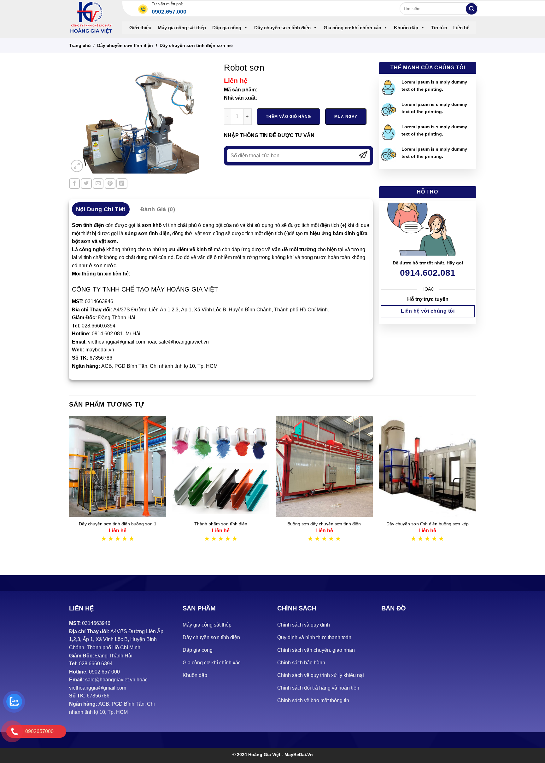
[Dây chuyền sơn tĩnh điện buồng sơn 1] (117, 466)
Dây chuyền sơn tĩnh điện (282, 27)
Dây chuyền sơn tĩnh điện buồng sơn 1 (117, 523)
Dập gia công (226, 27)
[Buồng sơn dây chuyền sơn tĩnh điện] (324, 466)
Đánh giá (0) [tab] (157, 209)
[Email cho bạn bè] (98, 183)
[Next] (475, 485)
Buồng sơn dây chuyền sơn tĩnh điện (324, 523)
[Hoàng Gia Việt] (91, 17)
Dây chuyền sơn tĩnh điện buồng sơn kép (427, 523)
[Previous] (69, 485)
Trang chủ (80, 45)
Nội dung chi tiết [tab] (101, 209)
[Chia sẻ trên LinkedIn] (121, 183)
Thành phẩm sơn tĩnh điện (220, 523)
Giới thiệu (140, 27)
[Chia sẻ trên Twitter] (86, 183)
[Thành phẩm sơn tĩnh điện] (220, 466)
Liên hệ (461, 27)
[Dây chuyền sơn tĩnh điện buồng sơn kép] (427, 466)
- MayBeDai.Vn (297, 754)
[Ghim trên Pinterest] (110, 183)
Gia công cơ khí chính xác (352, 27)
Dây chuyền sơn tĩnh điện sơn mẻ (196, 45)
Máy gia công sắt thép (182, 27)
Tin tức (439, 27)
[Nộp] (471, 8)
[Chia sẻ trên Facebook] (74, 183)
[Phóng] (77, 166)
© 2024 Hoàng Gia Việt (257, 754)
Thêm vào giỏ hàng (288, 116)
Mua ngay (345, 116)
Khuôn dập (406, 27)
